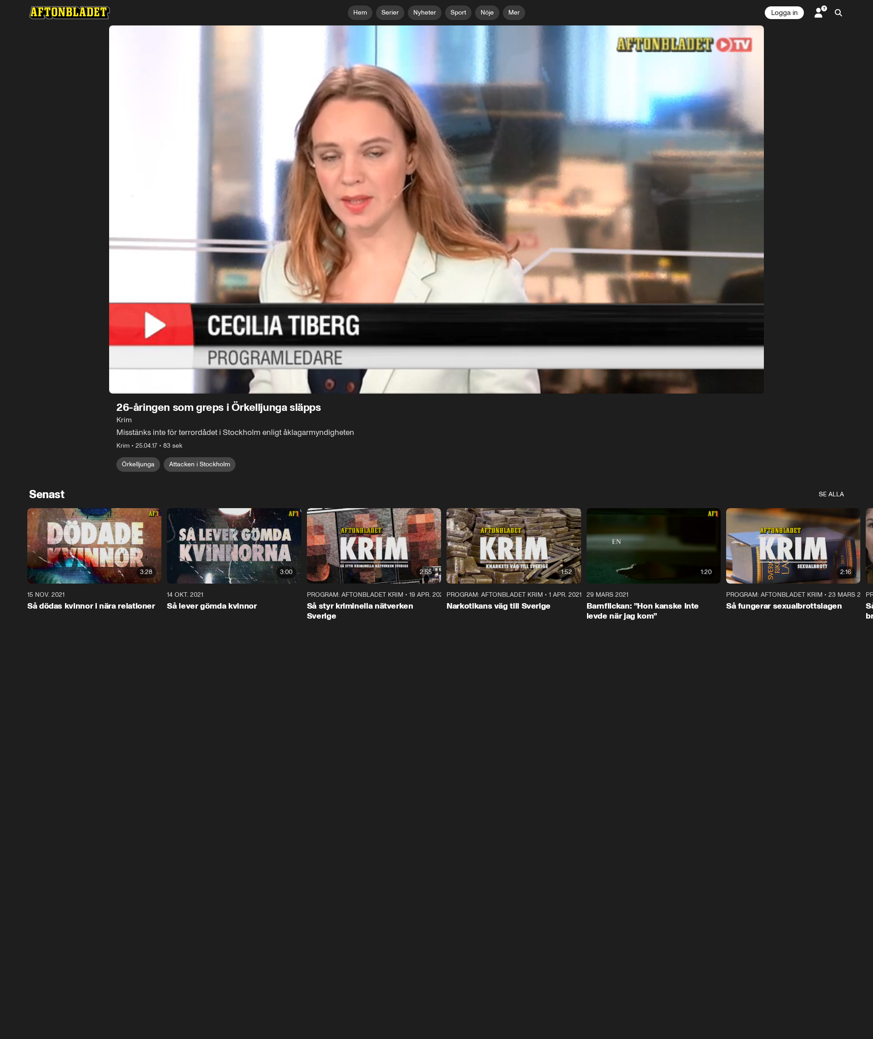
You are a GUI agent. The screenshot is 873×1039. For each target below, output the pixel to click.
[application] (436, 209)
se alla (831, 494)
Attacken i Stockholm (199, 464)
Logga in (784, 13)
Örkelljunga (138, 464)
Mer (514, 12)
